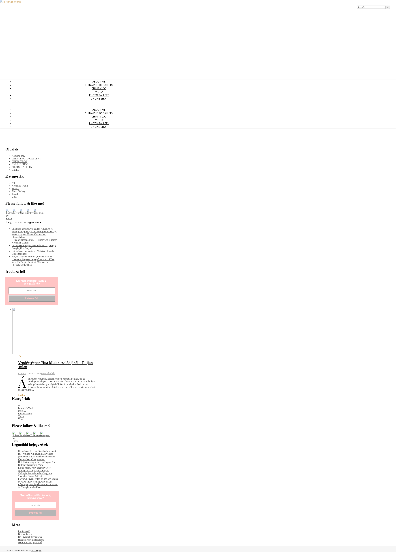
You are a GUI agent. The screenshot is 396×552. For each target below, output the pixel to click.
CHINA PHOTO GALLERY (99, 85)
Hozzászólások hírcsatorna (31, 539)
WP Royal (36, 550)
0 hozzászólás (48, 373)
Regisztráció (24, 531)
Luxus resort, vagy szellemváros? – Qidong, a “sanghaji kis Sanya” (35, 469)
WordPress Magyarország (30, 542)
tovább (21, 395)
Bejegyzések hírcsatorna (30, 537)
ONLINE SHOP (99, 98)
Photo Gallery (18, 191)
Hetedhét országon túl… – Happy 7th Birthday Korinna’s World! (36, 463)
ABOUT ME (99, 81)
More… (15, 188)
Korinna (22, 373)
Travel (15, 194)
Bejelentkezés (25, 534)
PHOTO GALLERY (99, 95)
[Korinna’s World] (10, 1)
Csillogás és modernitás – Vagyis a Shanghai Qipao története (35, 474)
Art (13, 183)
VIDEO (99, 91)
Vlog (14, 197)
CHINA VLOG (99, 88)
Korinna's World (20, 185)
